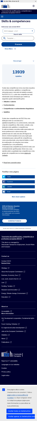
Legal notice (5, 375)
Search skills (18, 34)
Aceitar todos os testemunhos (19, 411)
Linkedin (9, 186)
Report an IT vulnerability (9, 361)
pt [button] (34, 6)
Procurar (18, 44)
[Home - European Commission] (5, 6)
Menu (2, 16)
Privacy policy (6, 372)
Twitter (9, 176)
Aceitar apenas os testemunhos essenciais (21, 416)
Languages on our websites (10, 364)
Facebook (10, 181)
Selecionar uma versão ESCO (11, 27)
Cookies (4, 368)
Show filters (9, 49)
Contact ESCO (6, 261)
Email (8, 191)
